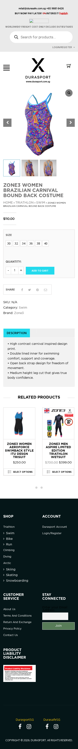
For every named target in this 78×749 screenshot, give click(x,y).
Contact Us (10, 635)
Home (8, 202)
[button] (71, 123)
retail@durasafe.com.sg (32, 9)
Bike (9, 539)
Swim (40, 202)
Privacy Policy (12, 629)
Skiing (10, 569)
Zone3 (19, 313)
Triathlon (24, 202)
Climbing (9, 550)
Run (9, 544)
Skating (12, 575)
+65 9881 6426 (55, 9)
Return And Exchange (17, 622)
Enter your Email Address (54, 609)
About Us (9, 609)
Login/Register (62, 47)
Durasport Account (54, 527)
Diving (7, 557)
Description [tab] (17, 333)
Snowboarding (17, 580)
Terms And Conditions (17, 616)
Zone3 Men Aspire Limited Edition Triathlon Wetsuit (19, 451)
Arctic (7, 563)
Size (9, 235)
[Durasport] (38, 70)
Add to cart (40, 270)
